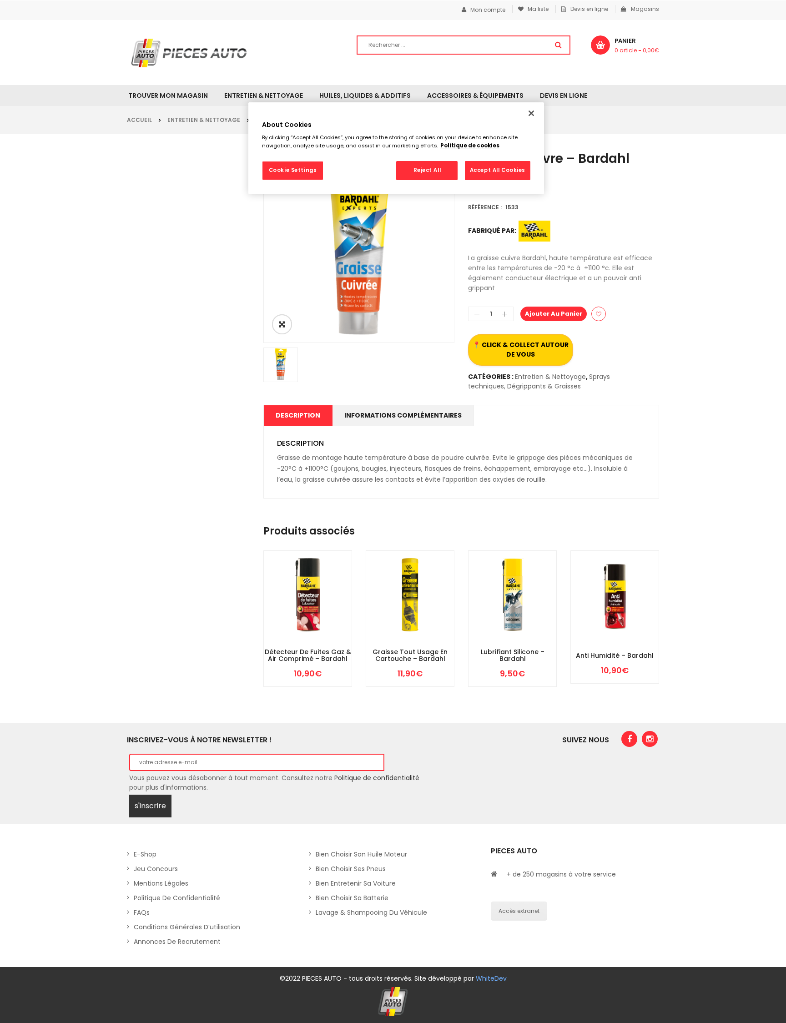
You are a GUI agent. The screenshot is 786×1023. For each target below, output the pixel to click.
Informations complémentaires (403, 415)
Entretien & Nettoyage (203, 120)
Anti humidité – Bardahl (615, 655)
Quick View (335, 646)
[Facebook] (629, 739)
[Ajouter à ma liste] (598, 314)
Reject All (427, 170)
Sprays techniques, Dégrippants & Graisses (539, 381)
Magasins (645, 9)
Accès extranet (519, 911)
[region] (396, 148)
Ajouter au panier (553, 313)
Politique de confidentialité (376, 777)
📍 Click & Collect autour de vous (521, 349)
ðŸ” (282, 324)
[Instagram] (650, 739)
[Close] (531, 113)
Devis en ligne (589, 9)
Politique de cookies (469, 145)
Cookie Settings (293, 170)
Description (298, 415)
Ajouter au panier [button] (280, 646)
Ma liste (536, 9)
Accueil (139, 120)
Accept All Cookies (497, 170)
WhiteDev (491, 978)
